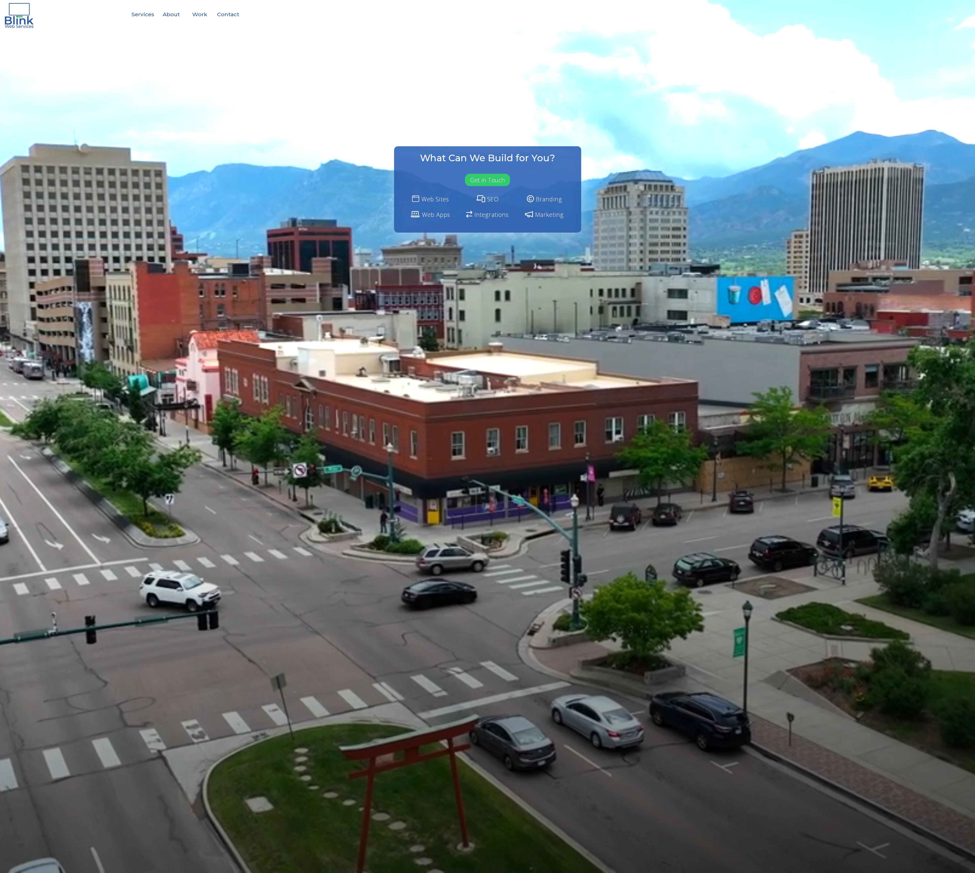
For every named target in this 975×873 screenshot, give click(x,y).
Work (199, 14)
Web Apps (435, 215)
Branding (548, 199)
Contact (228, 14)
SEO (492, 199)
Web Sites (434, 199)
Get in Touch (487, 180)
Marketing (548, 215)
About (171, 14)
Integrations (491, 215)
